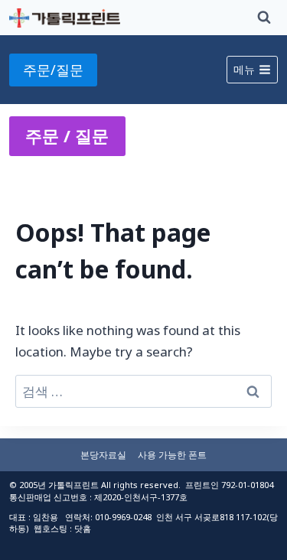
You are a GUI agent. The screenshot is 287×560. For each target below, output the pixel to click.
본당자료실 (103, 454)
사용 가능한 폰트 (172, 454)
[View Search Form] (264, 17)
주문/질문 (53, 69)
